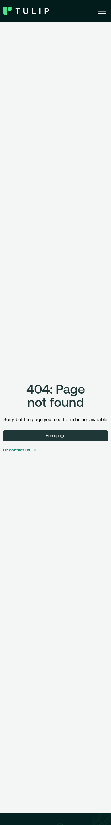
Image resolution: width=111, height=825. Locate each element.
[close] (102, 11)
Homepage (55, 435)
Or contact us (16, 450)
